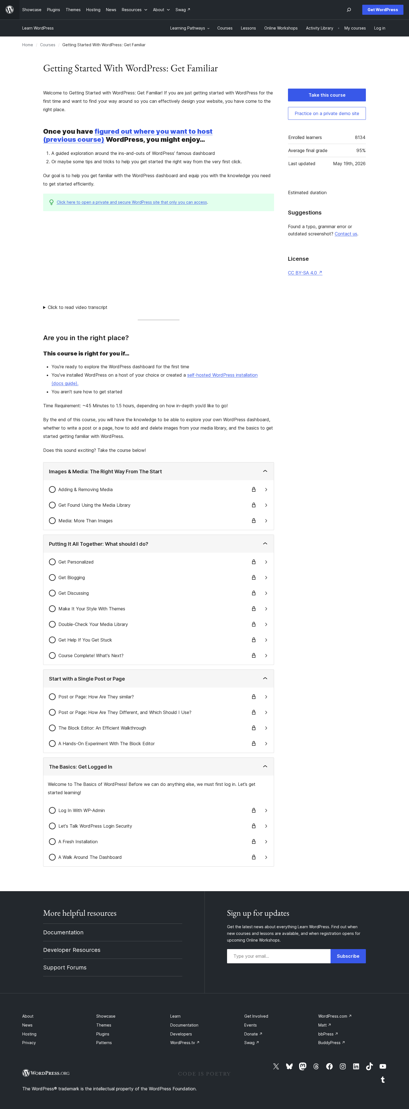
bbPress (328, 1034)
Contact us (346, 234)
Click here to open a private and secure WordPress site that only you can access (132, 202)
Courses (47, 44)
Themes (103, 1025)
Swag (251, 1042)
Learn (175, 1016)
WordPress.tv (185, 1042)
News (27, 1025)
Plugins (102, 1034)
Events (250, 1025)
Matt (324, 1025)
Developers (181, 1034)
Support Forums (65, 967)
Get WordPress (383, 9)
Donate (253, 1034)
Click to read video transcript (77, 307)
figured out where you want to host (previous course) (128, 135)
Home (27, 44)
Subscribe (348, 956)
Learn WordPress (38, 28)
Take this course (327, 95)
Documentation (63, 932)
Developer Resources (71, 950)
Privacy (29, 1042)
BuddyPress (331, 1042)
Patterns (104, 1042)
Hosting (29, 1034)
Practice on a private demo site (327, 113)
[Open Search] (349, 10)
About (27, 1016)
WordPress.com (335, 1016)
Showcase (105, 1016)
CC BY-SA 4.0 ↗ (305, 273)
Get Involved (256, 1016)
